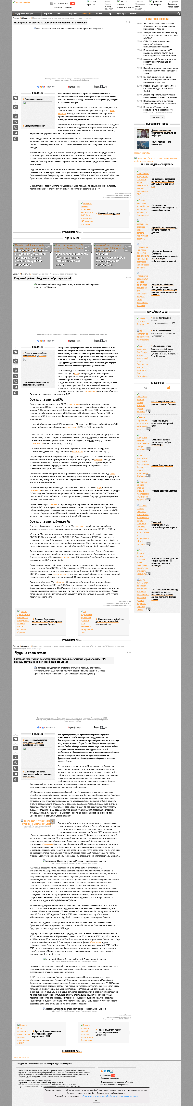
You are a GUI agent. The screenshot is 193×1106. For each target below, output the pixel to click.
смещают (53, 504)
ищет (99, 487)
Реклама (68, 7)
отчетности (70, 427)
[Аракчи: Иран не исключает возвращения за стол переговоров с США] (23, 1034)
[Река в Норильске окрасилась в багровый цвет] (143, 423)
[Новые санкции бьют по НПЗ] (143, 321)
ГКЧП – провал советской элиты (140, 10)
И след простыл (109, 7)
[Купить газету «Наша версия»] (52, 4)
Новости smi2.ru (21, 1057)
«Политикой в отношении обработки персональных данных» (110, 1096)
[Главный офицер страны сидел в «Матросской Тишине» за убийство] (143, 490)
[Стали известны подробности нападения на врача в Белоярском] (143, 207)
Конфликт (72, 13)
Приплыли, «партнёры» (173, 5)
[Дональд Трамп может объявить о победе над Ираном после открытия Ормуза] (23, 622)
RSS (101, 1071)
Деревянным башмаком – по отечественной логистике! (36, 383)
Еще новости (157, 117)
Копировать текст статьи (15, 139)
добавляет (60, 582)
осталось (64, 557)
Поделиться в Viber (15, 127)
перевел (98, 459)
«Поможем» (47, 844)
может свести (59, 574)
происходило (73, 404)
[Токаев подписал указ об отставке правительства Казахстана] (87, 1032)
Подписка (58, 7)
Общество (86, 13)
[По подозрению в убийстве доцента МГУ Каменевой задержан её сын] (87, 622)
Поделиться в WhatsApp (15, 122)
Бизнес (99, 13)
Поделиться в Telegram (15, 133)
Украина (48, 13)
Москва (133, 13)
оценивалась (90, 391)
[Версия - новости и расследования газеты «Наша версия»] (31, 7)
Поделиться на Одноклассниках (15, 116)
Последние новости (157, 19)
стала (112, 473)
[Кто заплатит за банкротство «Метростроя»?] (143, 335)
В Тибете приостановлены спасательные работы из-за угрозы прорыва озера (37, 774)
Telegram (105, 1071)
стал (76, 373)
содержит (79, 526)
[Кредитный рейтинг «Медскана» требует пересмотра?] (143, 442)
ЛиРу (111, 1071)
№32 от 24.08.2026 (61, 3)
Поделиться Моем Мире (15, 107)
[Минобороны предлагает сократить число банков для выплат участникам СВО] (143, 183)
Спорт (109, 13)
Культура (121, 13)
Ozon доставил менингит (35, 125)
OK (96, 1101)
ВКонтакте (108, 1071)
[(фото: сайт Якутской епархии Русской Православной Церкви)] (38, 822)
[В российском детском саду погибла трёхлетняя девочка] (143, 229)
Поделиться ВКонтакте (15, 98)
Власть (60, 13)
